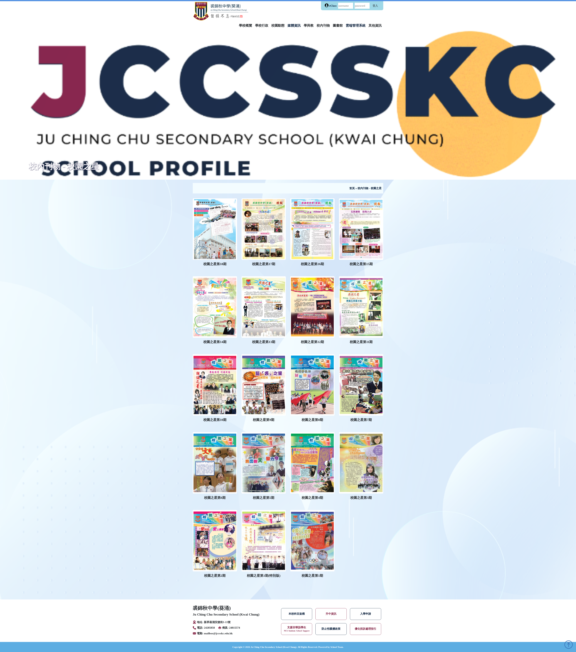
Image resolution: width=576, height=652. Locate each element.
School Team (336, 647)
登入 (375, 5)
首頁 (352, 188)
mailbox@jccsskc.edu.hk (218, 633)
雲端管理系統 (356, 25)
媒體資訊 (294, 25)
